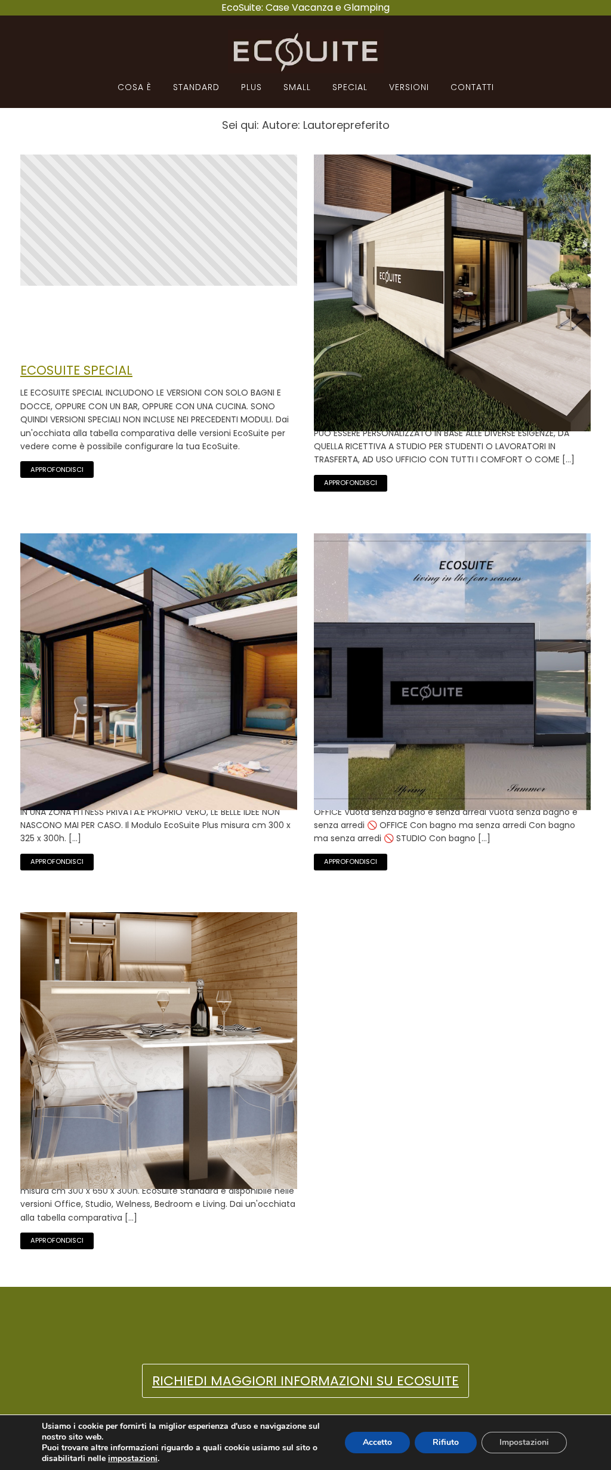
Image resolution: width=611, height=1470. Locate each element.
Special (350, 87)
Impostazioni (524, 1442)
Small (297, 87)
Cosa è (135, 87)
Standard (196, 87)
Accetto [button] (377, 1442)
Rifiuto (446, 1442)
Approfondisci (57, 469)
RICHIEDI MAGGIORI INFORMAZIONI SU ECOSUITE (305, 1381)
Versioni (409, 87)
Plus (251, 87)
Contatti (472, 87)
